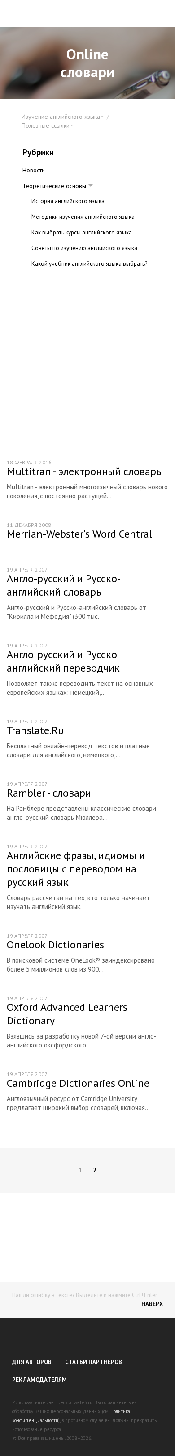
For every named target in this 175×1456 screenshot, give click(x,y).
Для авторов (32, 1362)
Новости (33, 170)
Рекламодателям (39, 1380)
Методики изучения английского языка (83, 217)
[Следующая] (161, 1170)
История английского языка (68, 201)
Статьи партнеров (93, 1362)
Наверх (152, 1304)
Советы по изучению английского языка (84, 248)
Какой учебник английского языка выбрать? (89, 263)
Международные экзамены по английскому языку (88, 283)
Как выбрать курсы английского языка (81, 232)
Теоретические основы (54, 186)
